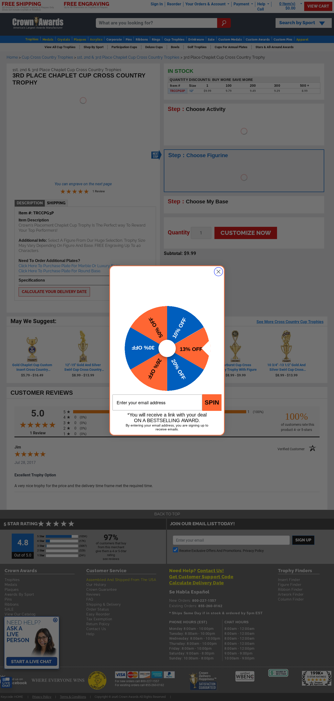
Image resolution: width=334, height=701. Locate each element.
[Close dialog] (218, 271)
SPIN (212, 402)
